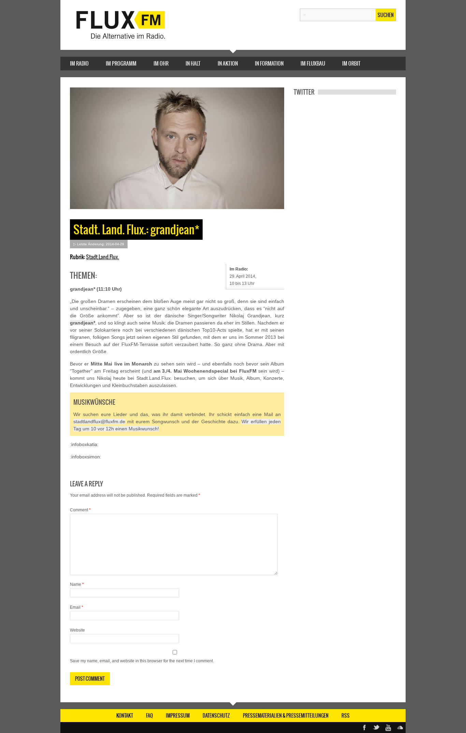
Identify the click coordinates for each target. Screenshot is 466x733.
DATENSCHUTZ (216, 715)
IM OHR (161, 63)
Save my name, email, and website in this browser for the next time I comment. (142, 661)
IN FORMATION (269, 63)
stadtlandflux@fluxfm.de (99, 421)
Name (77, 584)
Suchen (386, 15)
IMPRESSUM (178, 715)
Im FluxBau (313, 63)
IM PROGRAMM (121, 63)
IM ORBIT (351, 63)
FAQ (149, 715)
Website (77, 630)
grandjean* (82, 323)
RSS (345, 715)
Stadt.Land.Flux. (102, 257)
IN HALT (193, 63)
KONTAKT (124, 715)
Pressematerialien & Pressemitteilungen (286, 715)
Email (76, 607)
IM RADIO (79, 63)
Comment (80, 510)
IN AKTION (228, 63)
